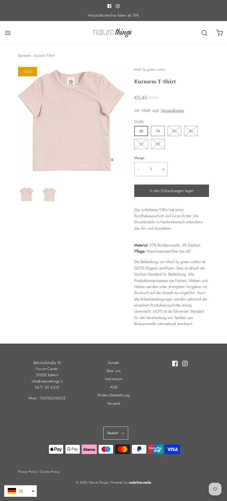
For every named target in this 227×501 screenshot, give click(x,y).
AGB (113, 387)
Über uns (113, 370)
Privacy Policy (27, 471)
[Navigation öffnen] (7, 32)
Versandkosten (172, 110)
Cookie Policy (50, 471)
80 (174, 131)
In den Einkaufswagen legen (172, 190)
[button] (26, 194)
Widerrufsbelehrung (113, 395)
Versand (113, 403)
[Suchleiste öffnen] (204, 32)
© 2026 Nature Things (92, 482)
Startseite (24, 55)
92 (141, 144)
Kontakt (113, 362)
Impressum (113, 378)
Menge (139, 157)
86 (191, 131)
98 (158, 144)
